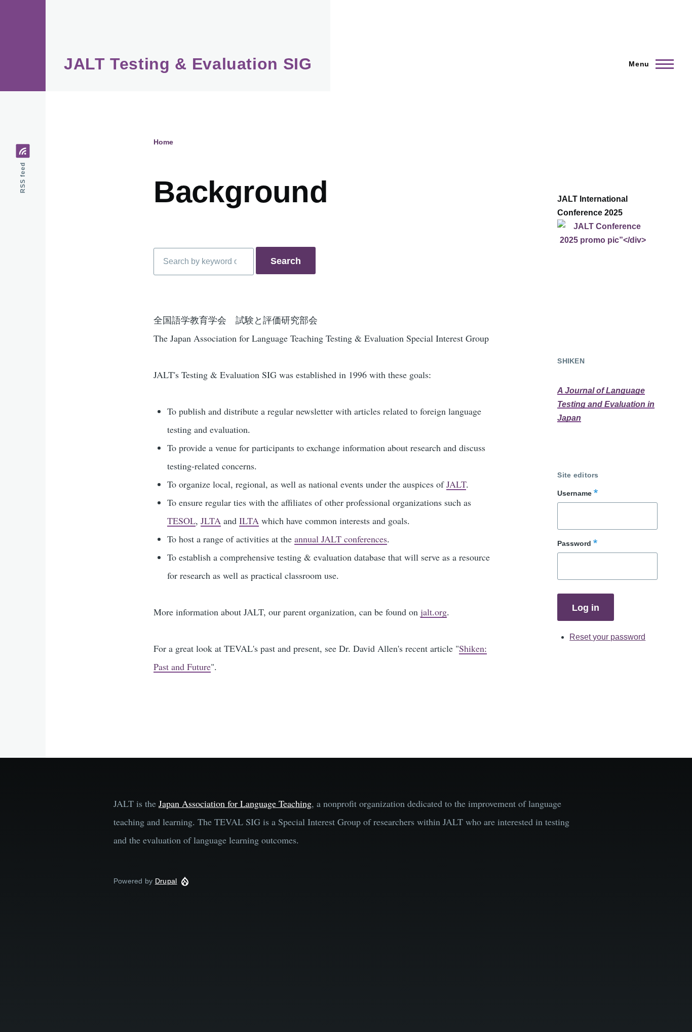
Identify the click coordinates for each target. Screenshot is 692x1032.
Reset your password (607, 637)
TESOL (181, 520)
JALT (456, 484)
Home (163, 142)
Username (574, 493)
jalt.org (433, 612)
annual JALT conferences (340, 539)
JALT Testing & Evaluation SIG (188, 64)
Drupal (166, 881)
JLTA (211, 520)
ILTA (249, 520)
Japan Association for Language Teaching (235, 803)
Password (574, 543)
